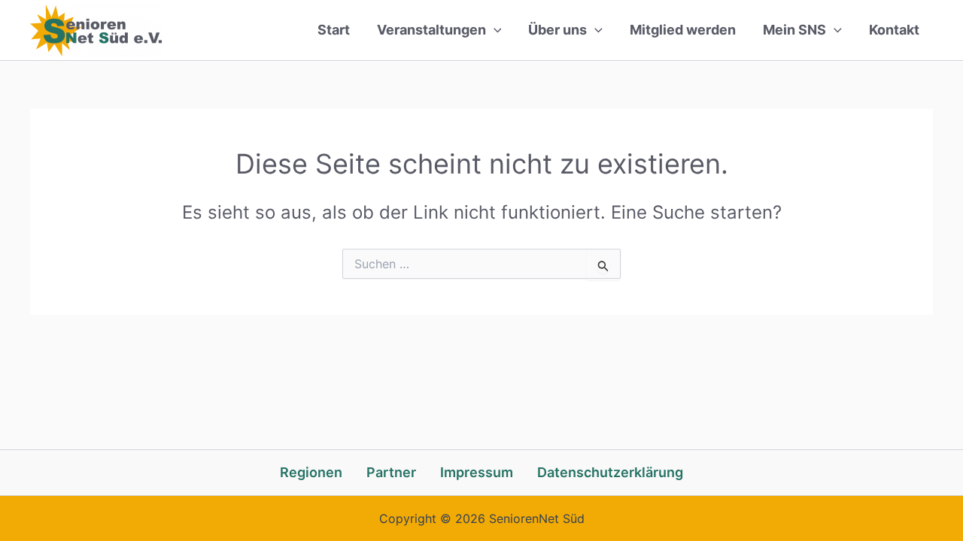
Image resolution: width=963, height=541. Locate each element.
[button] (494, 30)
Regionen (311, 472)
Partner (391, 472)
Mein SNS (794, 30)
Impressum (476, 472)
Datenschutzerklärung (610, 472)
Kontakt (894, 30)
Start (333, 30)
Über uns (557, 30)
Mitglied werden (683, 30)
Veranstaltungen (431, 30)
